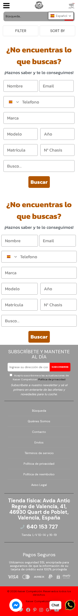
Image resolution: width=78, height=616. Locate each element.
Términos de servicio (39, 453)
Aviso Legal (39, 485)
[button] (60, 15)
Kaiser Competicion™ (39, 601)
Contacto (39, 432)
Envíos (39, 442)
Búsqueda (39, 411)
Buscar (39, 182)
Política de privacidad (51, 379)
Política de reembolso (39, 474)
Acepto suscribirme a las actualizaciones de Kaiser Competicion (41, 377)
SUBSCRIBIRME (60, 367)
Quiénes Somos (39, 421)
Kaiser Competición (30, 591)
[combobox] (12, 102)
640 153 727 (42, 527)
